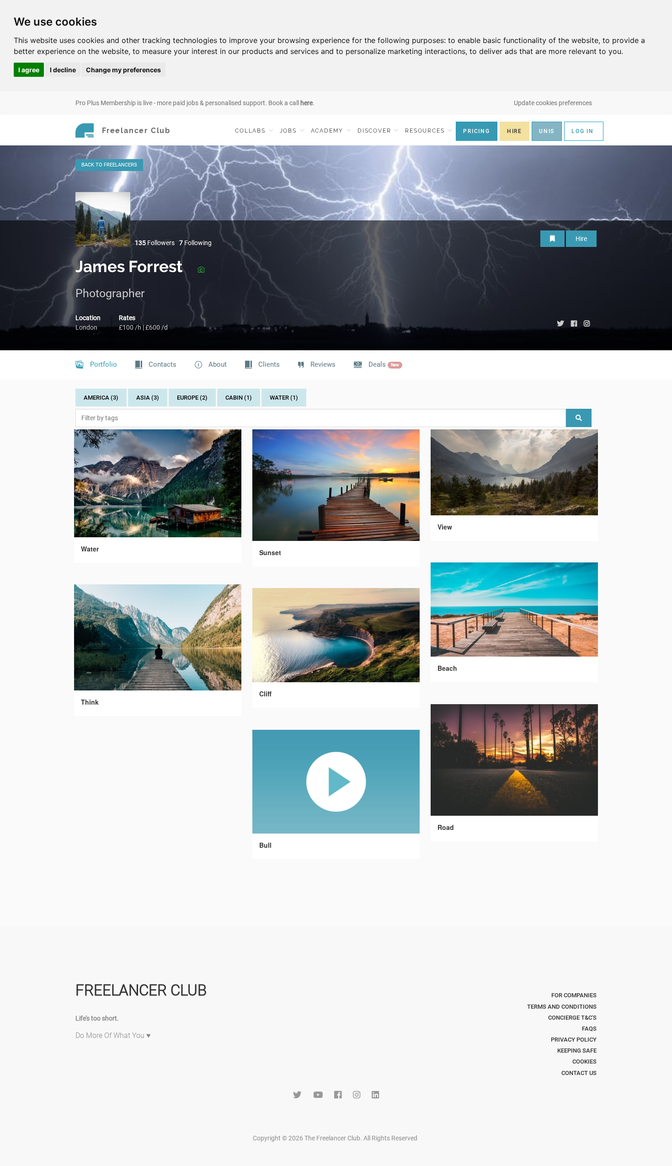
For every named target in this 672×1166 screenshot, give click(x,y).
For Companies (574, 995)
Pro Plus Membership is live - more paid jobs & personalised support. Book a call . (195, 103)
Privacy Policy (574, 1039)
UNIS (547, 131)
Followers (155, 242)
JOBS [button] (289, 131)
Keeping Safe (577, 1050)
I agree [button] (28, 70)
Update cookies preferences (553, 103)
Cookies (584, 1061)
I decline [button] (63, 70)
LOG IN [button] (582, 131)
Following (195, 242)
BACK (109, 165)
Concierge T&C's (572, 1017)
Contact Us (579, 1073)
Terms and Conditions (562, 1006)
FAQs (589, 1028)
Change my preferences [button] (123, 70)
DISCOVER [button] (375, 131)
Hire (581, 238)
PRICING (476, 131)
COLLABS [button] (251, 131)
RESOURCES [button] (426, 131)
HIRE (514, 131)
